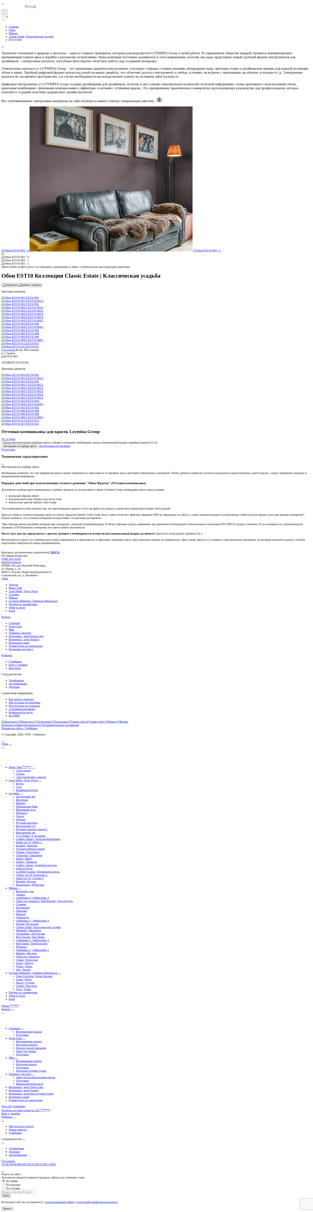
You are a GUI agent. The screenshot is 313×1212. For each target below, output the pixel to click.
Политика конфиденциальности (21, 725)
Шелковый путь (26, 809)
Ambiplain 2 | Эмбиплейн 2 (32, 940)
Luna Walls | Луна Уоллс (23, 591)
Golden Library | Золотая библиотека (38, 839)
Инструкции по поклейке (24, 702)
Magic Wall (15, 587)
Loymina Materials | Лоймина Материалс (33, 601)
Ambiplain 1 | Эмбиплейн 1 (32, 950)
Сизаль (20, 773)
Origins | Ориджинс (28, 852)
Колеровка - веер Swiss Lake (26, 636)
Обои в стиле (17, 607)
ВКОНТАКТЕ (26, 1164)
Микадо (21, 914)
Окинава (21, 910)
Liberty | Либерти (26, 861)
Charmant (14, 623)
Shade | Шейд (24, 858)
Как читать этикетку (21, 699)
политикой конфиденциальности (97, 1202)
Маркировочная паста (29, 1083)
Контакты (15, 668)
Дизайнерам (16, 680)
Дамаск (20, 894)
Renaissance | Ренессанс (30, 884)
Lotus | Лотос (24, 979)
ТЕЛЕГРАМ (9, 1164)
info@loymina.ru (11, 562)
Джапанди (22, 917)
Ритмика (21, 946)
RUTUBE (42, 1164)
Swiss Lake (15, 626)
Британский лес (26, 832)
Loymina (14, 594)
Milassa (13, 597)
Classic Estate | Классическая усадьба (38, 927)
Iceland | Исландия (27, 924)
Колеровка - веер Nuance (24, 639)
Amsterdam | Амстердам (30, 933)
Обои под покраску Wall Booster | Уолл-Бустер (44, 901)
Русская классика (26, 822)
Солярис (21, 904)
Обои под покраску (28, 956)
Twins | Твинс (24, 966)
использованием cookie (59, 1202)
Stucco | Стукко (25, 982)
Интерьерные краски (29, 1031)
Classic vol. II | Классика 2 (31, 875)
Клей (12, 610)
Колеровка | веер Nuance (24, 1090)
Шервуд (21, 803)
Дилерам (14, 687)
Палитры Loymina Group (31, 1070)
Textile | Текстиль (26, 986)
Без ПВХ (14, 715)
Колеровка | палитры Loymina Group (31, 1093)
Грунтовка (22, 1034)
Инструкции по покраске (24, 705)
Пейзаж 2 (22, 813)
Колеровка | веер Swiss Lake (26, 1087)
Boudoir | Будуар (26, 881)
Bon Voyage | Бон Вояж (30, 937)
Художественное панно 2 (31, 829)
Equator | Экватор (26, 845)
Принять (7, 1208)
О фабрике (15, 661)
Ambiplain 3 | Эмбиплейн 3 (32, 920)
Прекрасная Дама (26, 806)
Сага (19, 786)
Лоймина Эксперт (20, 632)
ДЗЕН (52, 1164)
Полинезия (23, 907)
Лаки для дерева (26, 1051)
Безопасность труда (21, 712)
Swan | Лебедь (24, 963)
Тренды (13, 584)
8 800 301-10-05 (11, 558)
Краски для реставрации (31, 1048)
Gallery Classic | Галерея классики (36, 865)
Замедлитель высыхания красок (35, 1077)
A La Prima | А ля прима (30, 835)
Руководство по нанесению (26, 646)
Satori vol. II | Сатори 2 (29, 878)
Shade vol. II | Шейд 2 (29, 842)
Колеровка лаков (19, 642)
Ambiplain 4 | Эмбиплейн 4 (32, 897)
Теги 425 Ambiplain (13, 1106)
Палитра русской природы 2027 (25, 1110)
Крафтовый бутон (27, 790)
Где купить (8, 1161)
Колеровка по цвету (21, 649)
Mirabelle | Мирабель (28, 930)
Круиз (20, 783)
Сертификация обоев (22, 709)
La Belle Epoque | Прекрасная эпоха (38, 871)
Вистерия (22, 799)
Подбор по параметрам (23, 604)
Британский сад (26, 826)
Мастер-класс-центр (21, 1126)
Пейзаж (20, 819)
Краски (6, 617)
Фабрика (6, 655)
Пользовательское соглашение (60, 725)
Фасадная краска (26, 1064)
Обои (4, 578)
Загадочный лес (26, 796)
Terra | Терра (23, 989)
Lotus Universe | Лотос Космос (34, 976)
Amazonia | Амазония (29, 855)
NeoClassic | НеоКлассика (31, 943)
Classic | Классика (27, 959)
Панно (10, 1005)
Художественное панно (30, 848)
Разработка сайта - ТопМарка (19, 728)
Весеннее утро (25, 891)
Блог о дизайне (18, 664)
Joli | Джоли (23, 969)
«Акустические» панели (31, 777)
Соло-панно (23, 770)
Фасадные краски (27, 1044)
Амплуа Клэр (24, 868)
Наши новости (18, 1129)
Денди (20, 816)
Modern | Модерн (26, 953)
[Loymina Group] (18, 7)
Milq (11, 629)
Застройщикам (18, 683)
